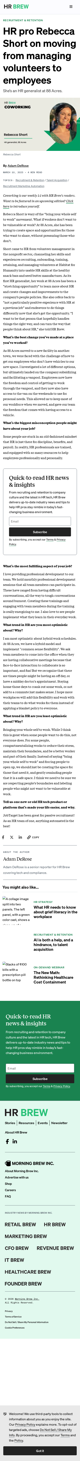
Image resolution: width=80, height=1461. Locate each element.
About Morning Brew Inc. (22, 1171)
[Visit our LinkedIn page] (14, 1141)
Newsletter (59, 1123)
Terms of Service (13, 1316)
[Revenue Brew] (55, 1248)
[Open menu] (71, 6)
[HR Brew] (55, 1224)
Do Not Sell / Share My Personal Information (26, 1322)
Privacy (9, 1311)
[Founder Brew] (23, 1284)
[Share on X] (12, 837)
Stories (10, 1123)
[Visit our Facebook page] (7, 1141)
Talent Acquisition (56, 180)
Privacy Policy (25, 1424)
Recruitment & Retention (30, 180)
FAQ (8, 1196)
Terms (65, 1435)
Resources (26, 1123)
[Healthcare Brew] (28, 1272)
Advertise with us (17, 1177)
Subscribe (40, 532)
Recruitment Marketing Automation (23, 186)
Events (43, 1123)
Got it (40, 1451)
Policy (18, 1440)
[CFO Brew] (17, 1248)
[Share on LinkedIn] (20, 837)
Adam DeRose (18, 165)
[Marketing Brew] (26, 1236)
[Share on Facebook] (3, 837)
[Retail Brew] (20, 1224)
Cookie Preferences (14, 1327)
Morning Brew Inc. (27, 1299)
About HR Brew (16, 1132)
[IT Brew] (14, 1260)
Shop (8, 1184)
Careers (10, 1190)
